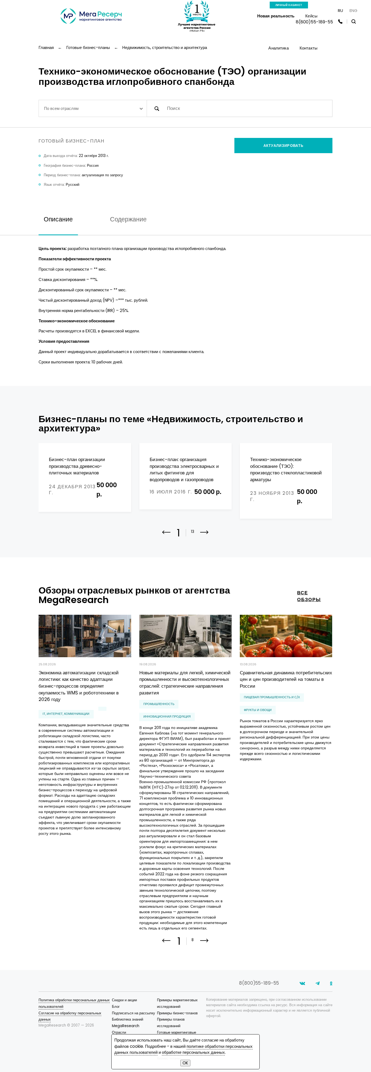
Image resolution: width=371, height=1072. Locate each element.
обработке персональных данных (193, 1052)
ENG (353, 10)
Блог (116, 1006)
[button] (204, 536)
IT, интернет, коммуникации (66, 714)
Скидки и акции (124, 1000)
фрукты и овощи (258, 710)
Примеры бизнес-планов (177, 1013)
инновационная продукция (167, 716)
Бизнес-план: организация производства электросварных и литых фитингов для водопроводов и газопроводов (184, 469)
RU (340, 10)
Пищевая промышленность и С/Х (272, 697)
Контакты (308, 48)
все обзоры (309, 596)
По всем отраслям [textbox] (61, 108)
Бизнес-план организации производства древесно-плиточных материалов (77, 466)
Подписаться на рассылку (133, 1013)
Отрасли (119, 1032)
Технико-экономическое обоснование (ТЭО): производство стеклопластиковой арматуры (286, 469)
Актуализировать (283, 145)
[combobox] (93, 108)
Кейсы (311, 16)
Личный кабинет (288, 5)
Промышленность (158, 704)
